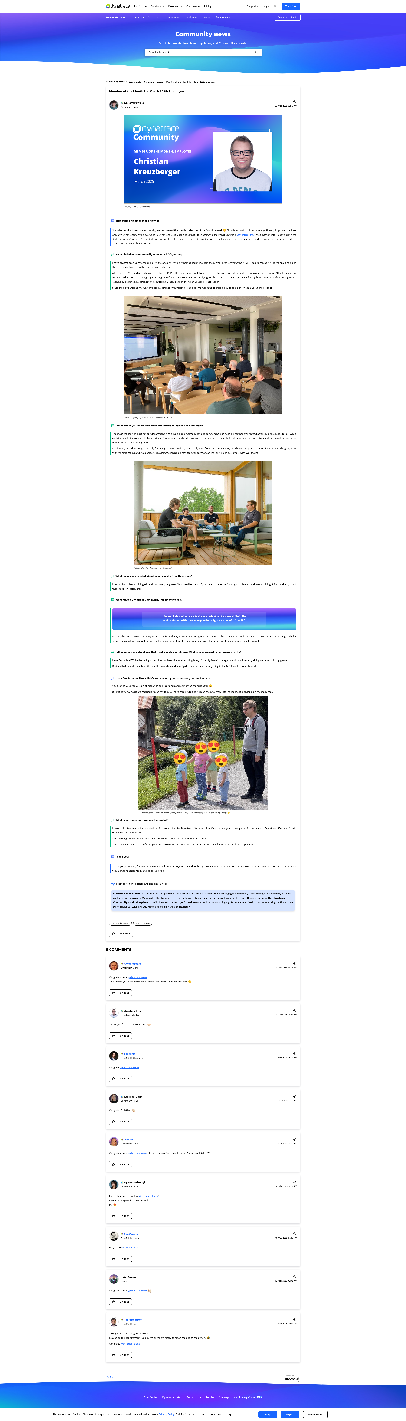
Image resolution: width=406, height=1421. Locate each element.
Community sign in (287, 17)
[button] (267, 1414)
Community (222, 17)
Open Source (174, 17)
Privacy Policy (166, 1414)
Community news (153, 82)
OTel (159, 17)
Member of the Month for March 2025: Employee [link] (190, 82)
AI (149, 17)
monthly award (142, 923)
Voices (207, 17)
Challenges (192, 17)
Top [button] (111, 1377)
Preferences (315, 1414)
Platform (137, 17)
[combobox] (203, 52)
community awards (120, 923)
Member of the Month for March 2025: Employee (146, 91)
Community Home (115, 17)
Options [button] (294, 102)
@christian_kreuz (246, 234)
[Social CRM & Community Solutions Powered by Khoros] (292, 1378)
